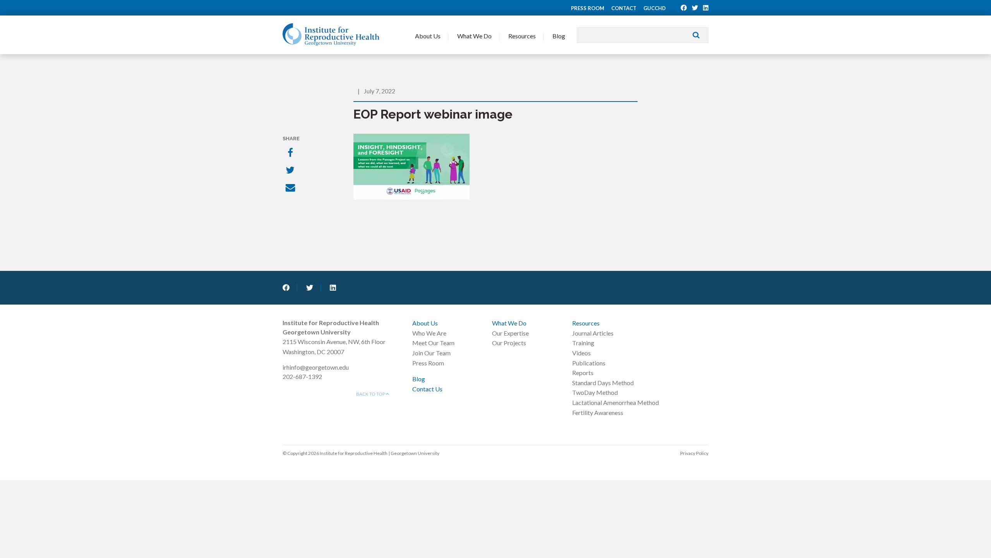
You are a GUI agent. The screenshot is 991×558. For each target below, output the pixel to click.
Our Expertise (510, 333)
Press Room (587, 8)
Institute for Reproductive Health (331, 34)
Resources (522, 36)
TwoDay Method (595, 392)
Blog (558, 36)
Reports (582, 372)
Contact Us (427, 389)
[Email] (291, 189)
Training (583, 342)
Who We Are (429, 333)
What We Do (474, 36)
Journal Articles (593, 333)
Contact (623, 8)
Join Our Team (431, 352)
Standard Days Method (603, 382)
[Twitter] (291, 171)
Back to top (371, 394)
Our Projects (509, 342)
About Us (428, 36)
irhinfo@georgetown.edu (316, 367)
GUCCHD (654, 8)
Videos (581, 352)
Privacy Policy (694, 453)
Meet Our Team (433, 342)
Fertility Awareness (597, 412)
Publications (588, 363)
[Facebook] (291, 153)
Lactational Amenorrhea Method (615, 402)
